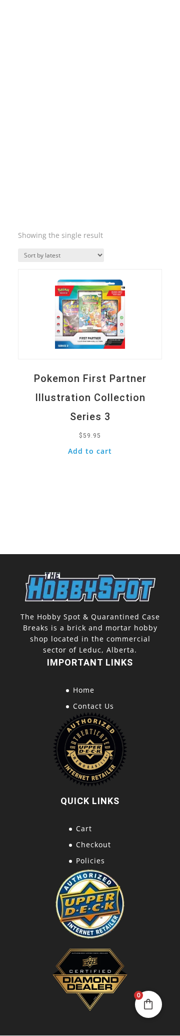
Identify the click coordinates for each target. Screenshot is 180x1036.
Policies (90, 860)
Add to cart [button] (90, 451)
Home (83, 690)
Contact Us (93, 706)
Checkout (93, 844)
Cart (84, 828)
